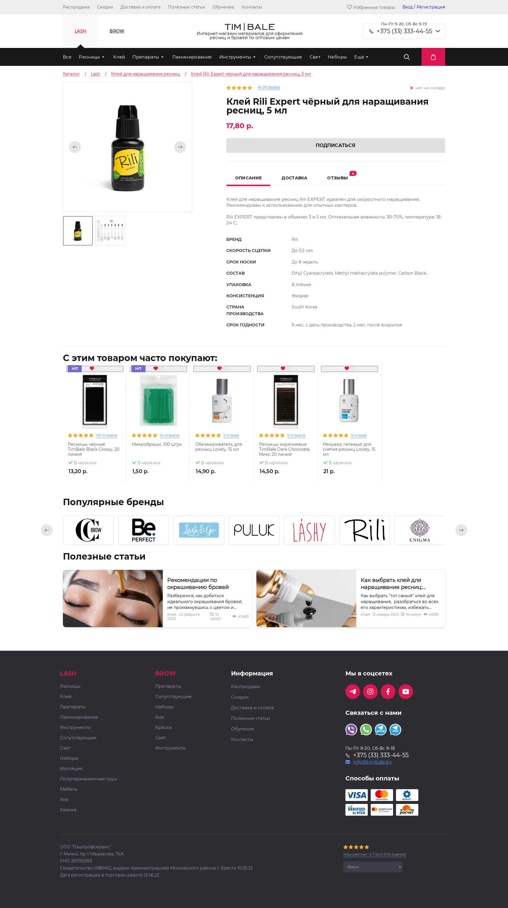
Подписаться (335, 145)
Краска (68, 810)
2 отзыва (231, 435)
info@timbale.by (372, 762)
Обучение (223, 7)
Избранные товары (374, 7)
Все (67, 57)
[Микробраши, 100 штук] (158, 400)
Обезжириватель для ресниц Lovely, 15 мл (218, 447)
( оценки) (374, 854)
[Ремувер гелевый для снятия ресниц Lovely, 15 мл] (349, 400)
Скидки (105, 7)
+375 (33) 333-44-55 (404, 31)
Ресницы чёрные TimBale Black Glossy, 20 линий (93, 449)
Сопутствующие (283, 57)
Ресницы (89, 57)
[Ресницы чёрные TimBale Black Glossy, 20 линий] (94, 400)
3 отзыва (359, 435)
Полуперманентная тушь (88, 779)
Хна (64, 799)
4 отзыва (269, 87)
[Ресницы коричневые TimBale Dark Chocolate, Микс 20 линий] (286, 400)
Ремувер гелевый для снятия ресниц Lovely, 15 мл (349, 449)
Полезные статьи (186, 7)
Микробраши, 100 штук (157, 444)
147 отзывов (106, 435)
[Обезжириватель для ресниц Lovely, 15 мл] (222, 400)
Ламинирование (192, 57)
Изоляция (71, 769)
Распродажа (76, 7)
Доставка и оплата (141, 7)
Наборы (337, 57)
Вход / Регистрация (423, 7)
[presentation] (47, 530)
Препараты (145, 57)
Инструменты (235, 57)
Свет (315, 57)
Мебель (68, 789)
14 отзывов (169, 435)
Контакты (252, 7)
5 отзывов (296, 435)
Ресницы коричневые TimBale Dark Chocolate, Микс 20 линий (284, 449)
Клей (119, 57)
